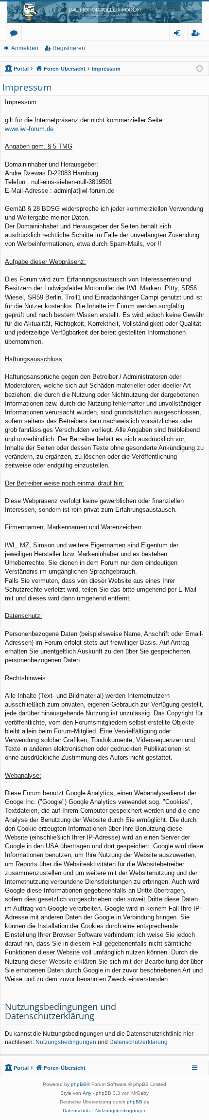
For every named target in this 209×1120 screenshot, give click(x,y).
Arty (87, 1093)
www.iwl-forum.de (29, 128)
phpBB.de (138, 1101)
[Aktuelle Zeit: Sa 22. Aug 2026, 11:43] (199, 69)
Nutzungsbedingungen (65, 1042)
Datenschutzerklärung (138, 1042)
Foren (15, 34)
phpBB (79, 1084)
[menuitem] (77, 1110)
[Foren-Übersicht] (104, 12)
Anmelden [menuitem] (179, 34)
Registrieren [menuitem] (197, 34)
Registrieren (68, 48)
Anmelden (24, 48)
